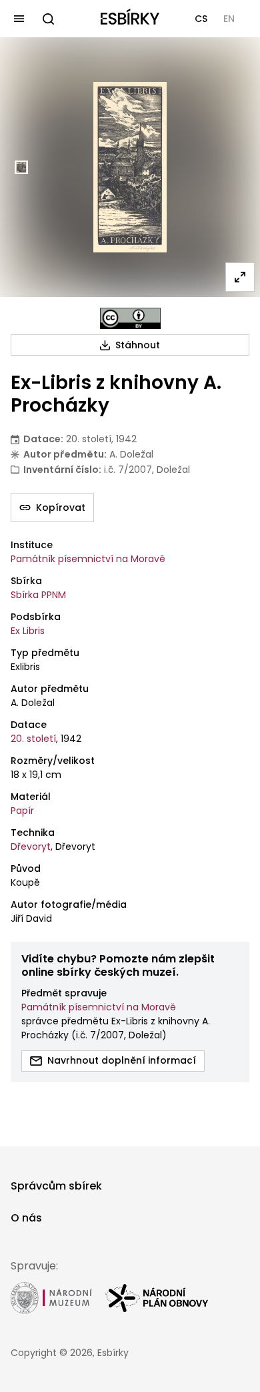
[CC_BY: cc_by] (130, 318)
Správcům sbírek (56, 1186)
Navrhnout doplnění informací (121, 1060)
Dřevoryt (31, 846)
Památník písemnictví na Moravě (88, 558)
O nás (26, 1217)
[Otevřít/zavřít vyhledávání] (48, 18)
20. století (33, 738)
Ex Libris (28, 630)
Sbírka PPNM (38, 594)
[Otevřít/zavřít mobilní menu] (18, 18)
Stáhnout (137, 345)
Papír (22, 810)
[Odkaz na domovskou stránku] (130, 19)
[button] (201, 18)
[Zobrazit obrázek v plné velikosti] (240, 277)
